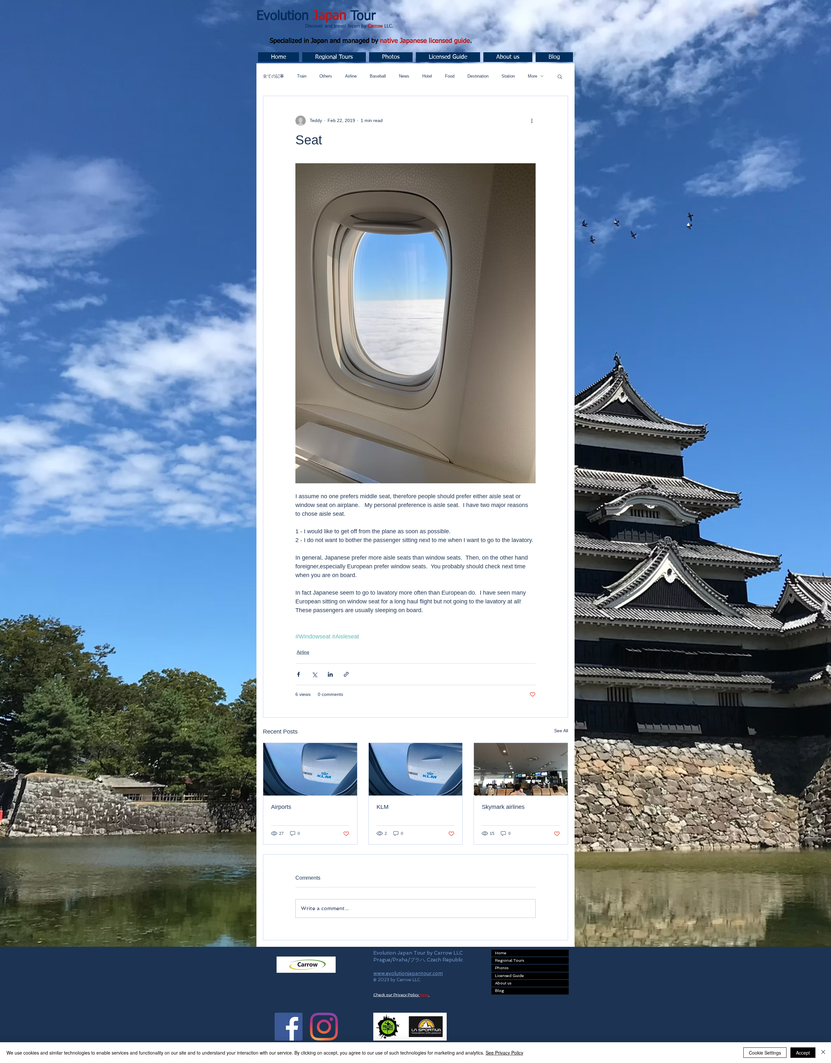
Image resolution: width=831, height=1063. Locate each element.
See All (561, 730)
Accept (803, 1052)
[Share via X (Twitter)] (314, 674)
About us (503, 983)
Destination (478, 76)
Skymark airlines (503, 807)
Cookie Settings (765, 1052)
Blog (499, 990)
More (532, 76)
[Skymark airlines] (521, 769)
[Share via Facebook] (298, 674)
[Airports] (310, 769)
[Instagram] (324, 1027)
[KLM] (416, 769)
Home (500, 953)
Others (325, 76)
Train (301, 76)
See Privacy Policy (504, 1052)
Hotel (427, 76)
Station (508, 76)
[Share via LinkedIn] (330, 674)
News (404, 76)
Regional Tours (509, 960)
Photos (501, 968)
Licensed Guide (509, 975)
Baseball (378, 76)
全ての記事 (273, 76)
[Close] (823, 1052)
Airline (351, 76)
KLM (383, 807)
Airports (281, 807)
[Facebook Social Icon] (289, 1027)
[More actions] (532, 121)
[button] (334, 57)
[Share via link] (346, 674)
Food (449, 76)
